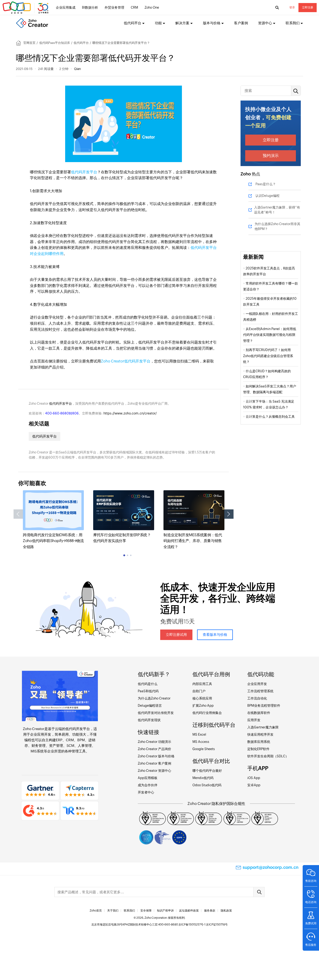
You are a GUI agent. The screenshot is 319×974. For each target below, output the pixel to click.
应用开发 (253, 720)
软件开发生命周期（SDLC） (268, 756)
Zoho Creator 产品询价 (154, 749)
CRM (134, 7)
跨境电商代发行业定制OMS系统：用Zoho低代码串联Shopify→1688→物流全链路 (53, 541)
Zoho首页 (96, 910)
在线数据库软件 (258, 713)
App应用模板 (147, 778)
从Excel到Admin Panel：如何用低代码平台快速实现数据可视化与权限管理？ (269, 335)
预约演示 (271, 155)
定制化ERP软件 (258, 749)
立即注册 (307, 7)
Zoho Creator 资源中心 (154, 770)
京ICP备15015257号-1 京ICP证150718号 (203, 924)
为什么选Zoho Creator (154, 698)
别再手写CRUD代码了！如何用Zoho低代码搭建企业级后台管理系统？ (268, 356)
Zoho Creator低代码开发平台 (125, 361)
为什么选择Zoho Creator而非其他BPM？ (277, 226)
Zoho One (152, 7)
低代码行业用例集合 (207, 713)
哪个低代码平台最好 (207, 770)
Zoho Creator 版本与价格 (156, 756)
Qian (77, 69)
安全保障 (146, 910)
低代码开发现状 (149, 720)
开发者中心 (146, 792)
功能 (158, 23)
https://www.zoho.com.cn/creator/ (130, 413)
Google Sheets (203, 749)
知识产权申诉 (165, 910)
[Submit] (259, 892)
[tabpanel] (53, 520)
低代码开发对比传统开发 (156, 713)
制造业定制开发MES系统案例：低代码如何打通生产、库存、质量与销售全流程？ (192, 541)
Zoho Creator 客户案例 (154, 763)
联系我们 (129, 910)
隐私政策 (226, 910)
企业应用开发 (40, 734)
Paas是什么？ (265, 184)
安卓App (253, 785)
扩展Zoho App (203, 705)
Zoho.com (26, 7)
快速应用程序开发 (260, 734)
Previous (18, 514)
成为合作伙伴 (147, 785)
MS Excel (199, 734)
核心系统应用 (202, 698)
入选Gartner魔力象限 (263, 727)
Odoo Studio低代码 (206, 785)
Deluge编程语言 (150, 705)
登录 (292, 7)
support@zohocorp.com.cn (270, 867)
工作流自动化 (257, 698)
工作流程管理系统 (260, 691)
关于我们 (112, 910)
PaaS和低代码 (148, 691)
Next (229, 514)
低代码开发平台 (84, 172)
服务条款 (209, 910)
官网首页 (29, 43)
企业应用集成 (65, 7)
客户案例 (241, 23)
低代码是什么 (147, 684)
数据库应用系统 (258, 742)
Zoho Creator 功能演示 (154, 742)
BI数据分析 (90, 7)
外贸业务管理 (114, 7)
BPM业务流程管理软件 (263, 705)
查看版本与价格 (215, 635)
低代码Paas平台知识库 (54, 43)
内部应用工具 (202, 684)
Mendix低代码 (202, 778)
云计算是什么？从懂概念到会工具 (271, 416)
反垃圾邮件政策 (189, 910)
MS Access (200, 742)
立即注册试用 (176, 635)
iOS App (253, 778)
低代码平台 (81, 43)
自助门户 (199, 691)
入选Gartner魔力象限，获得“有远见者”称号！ (277, 209)
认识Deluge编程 (267, 196)
